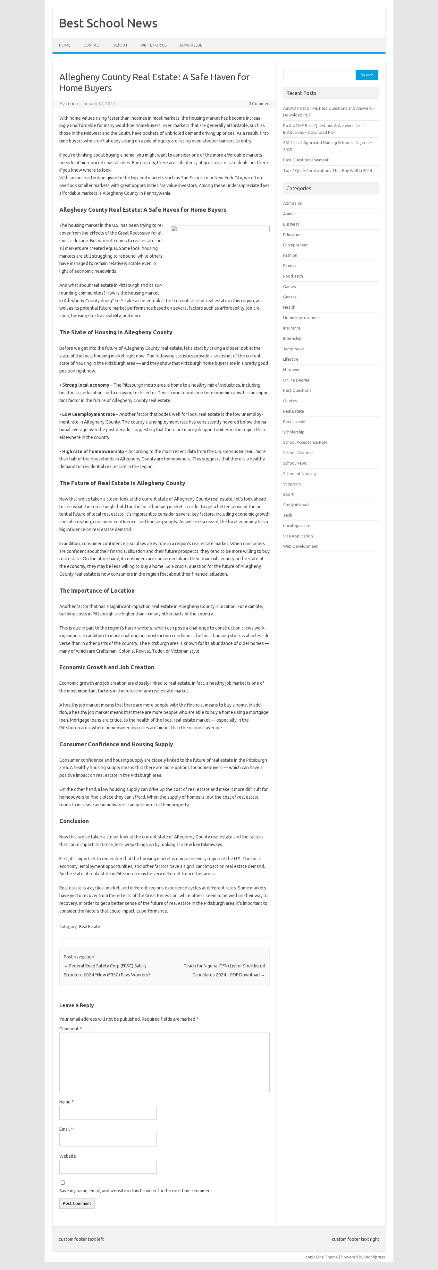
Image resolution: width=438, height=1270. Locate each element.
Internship (292, 338)
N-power (291, 369)
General (290, 297)
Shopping (292, 484)
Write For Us (153, 45)
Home (65, 45)
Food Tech (293, 276)
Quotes (290, 401)
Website (67, 1156)
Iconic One (314, 1257)
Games (289, 286)
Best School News (108, 23)
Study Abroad (296, 504)
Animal (289, 213)
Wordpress (374, 1257)
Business (291, 224)
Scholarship (294, 432)
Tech (287, 515)
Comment (70, 1028)
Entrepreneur (295, 245)
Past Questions (297, 390)
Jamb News (294, 349)
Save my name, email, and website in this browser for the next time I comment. (136, 1190)
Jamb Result (191, 45)
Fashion (290, 255)
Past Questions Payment (306, 160)
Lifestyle (291, 359)
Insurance (292, 328)
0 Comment (259, 103)
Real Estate (89, 926)
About (121, 45)
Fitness (289, 265)
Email (66, 1129)
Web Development (300, 546)
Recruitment (294, 421)
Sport (288, 494)
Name (66, 1101)
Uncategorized (296, 525)
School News (295, 463)
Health (289, 307)
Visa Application (298, 536)
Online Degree (296, 380)
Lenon (72, 103)
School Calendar (298, 453)
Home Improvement (301, 317)
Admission (292, 203)
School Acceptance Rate (305, 442)
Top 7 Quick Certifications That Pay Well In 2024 (327, 170)
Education (292, 234)
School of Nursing (299, 473)
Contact (92, 45)
